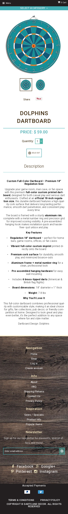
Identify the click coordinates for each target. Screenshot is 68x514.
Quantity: (28, 141)
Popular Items (34, 424)
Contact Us (34, 396)
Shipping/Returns (34, 391)
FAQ (34, 386)
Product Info (34, 419)
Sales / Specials (34, 414)
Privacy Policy (34, 400)
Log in (33, 363)
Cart (63, 2)
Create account (34, 368)
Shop (34, 358)
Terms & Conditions (21, 500)
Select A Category (32, 8)
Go (62, 451)
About (34, 382)
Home (34, 354)
